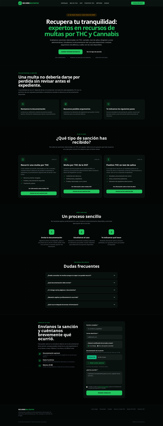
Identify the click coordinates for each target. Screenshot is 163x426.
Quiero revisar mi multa (70, 52)
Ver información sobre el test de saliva (124, 186)
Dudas (106, 3)
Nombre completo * (92, 325)
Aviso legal (95, 409)
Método (99, 3)
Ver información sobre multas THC (39, 188)
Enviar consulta (104, 393)
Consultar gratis (138, 3)
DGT (81, 3)
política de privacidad (103, 386)
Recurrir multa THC (119, 409)
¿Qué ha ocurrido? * (92, 370)
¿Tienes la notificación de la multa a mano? (100, 343)
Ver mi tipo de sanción (94, 52)
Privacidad (103, 409)
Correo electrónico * (92, 333)
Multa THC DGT (131, 409)
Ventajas (64, 3)
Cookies (110, 409)
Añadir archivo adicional (97, 363)
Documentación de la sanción (95, 350)
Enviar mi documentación (38, 193)
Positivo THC (89, 3)
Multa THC (74, 3)
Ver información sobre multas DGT (81, 186)
